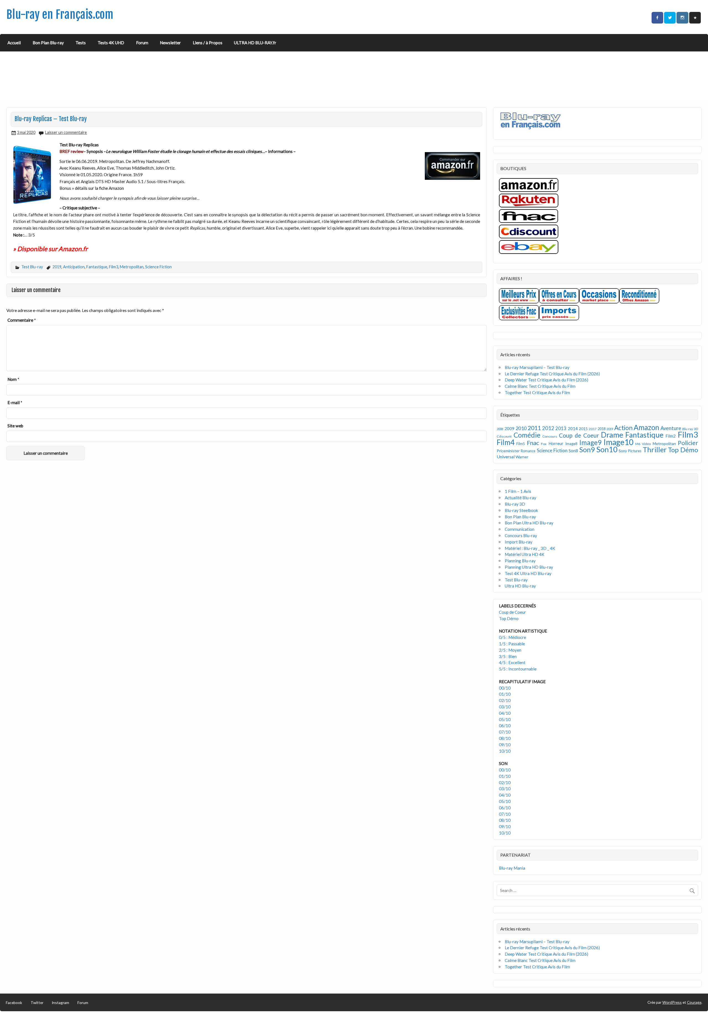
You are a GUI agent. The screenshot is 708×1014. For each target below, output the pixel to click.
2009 (509, 428)
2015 (583, 428)
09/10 (505, 744)
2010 (521, 428)
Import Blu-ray (518, 541)
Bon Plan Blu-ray (48, 42)
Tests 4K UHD (111, 42)
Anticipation (74, 266)
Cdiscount (504, 436)
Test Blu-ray (32, 266)
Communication (519, 529)
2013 (560, 428)
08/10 (505, 738)
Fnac (533, 442)
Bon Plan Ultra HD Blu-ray (529, 522)
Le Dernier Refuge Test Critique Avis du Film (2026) (552, 373)
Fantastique (96, 266)
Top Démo (683, 450)
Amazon (646, 427)
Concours (549, 436)
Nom (13, 379)
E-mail (14, 402)
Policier (688, 442)
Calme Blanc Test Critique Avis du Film (540, 386)
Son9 (587, 449)
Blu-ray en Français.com (59, 14)
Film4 (505, 442)
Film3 (113, 266)
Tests (81, 42)
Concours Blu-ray (521, 535)
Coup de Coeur (579, 435)
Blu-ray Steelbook (521, 510)
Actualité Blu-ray (520, 497)
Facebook (14, 1002)
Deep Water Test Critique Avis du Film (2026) (546, 379)
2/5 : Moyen (510, 650)
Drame (612, 434)
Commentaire (21, 320)
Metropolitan (132, 266)
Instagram (60, 1002)
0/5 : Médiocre (512, 637)
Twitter (37, 1002)
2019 (57, 266)
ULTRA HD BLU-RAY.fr (255, 42)
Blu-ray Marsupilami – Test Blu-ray (537, 367)
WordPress (672, 1002)
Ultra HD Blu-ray (520, 585)
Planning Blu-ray (520, 560)
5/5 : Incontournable (518, 668)
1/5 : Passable (512, 643)
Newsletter (170, 42)
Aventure (670, 428)
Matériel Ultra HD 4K (525, 554)
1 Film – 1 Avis (518, 491)
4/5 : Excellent (512, 662)
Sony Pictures (630, 451)
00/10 (505, 687)
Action (623, 427)
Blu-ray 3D (690, 429)
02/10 (505, 700)
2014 (573, 428)
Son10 (607, 449)
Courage (694, 1002)
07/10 (505, 731)
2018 (601, 429)
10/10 (505, 750)
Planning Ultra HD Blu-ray (529, 567)
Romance (528, 451)
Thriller (655, 449)
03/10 (505, 706)
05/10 (505, 719)
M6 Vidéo (643, 444)
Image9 (590, 442)
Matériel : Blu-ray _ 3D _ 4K (530, 548)
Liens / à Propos (207, 42)
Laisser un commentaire (66, 132)
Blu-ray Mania (512, 867)
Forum (142, 42)
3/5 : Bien (508, 656)
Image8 (571, 443)
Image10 (618, 442)
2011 (534, 428)
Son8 (573, 450)
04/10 (505, 713)
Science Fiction (158, 266)
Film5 (520, 444)
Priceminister (508, 450)
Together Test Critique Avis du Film (537, 392)
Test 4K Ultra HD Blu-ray (528, 573)
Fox (543, 444)
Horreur (555, 443)
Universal (506, 456)
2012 (548, 428)
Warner (522, 456)
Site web (15, 425)
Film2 (670, 435)
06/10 (505, 725)
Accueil (14, 42)
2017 (593, 429)
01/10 (505, 693)
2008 (500, 429)
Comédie (527, 435)
